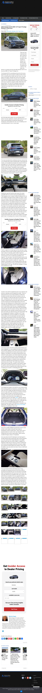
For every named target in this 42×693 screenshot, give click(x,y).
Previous (2, 655)
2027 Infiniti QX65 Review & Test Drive (37, 158)
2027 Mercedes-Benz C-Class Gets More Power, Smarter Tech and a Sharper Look (37, 317)
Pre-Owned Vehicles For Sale (33, 17)
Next (26, 655)
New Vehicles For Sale (23, 17)
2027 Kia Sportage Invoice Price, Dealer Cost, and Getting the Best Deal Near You (37, 211)
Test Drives (20, 31)
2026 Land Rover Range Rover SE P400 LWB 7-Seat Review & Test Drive (37, 167)
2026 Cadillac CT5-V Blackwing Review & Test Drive (37, 104)
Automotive (8, 31)
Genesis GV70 (25, 642)
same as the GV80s (21, 404)
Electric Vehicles (21, 20)
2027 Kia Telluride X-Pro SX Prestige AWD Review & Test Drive (37, 130)
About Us (35, 675)
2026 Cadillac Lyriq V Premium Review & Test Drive (37, 150)
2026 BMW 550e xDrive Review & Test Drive (37, 122)
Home (3, 17)
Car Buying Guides (16, 17)
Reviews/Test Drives (14, 20)
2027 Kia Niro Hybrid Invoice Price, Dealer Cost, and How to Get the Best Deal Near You (37, 199)
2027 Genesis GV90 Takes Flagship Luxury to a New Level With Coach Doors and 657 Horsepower (37, 303)
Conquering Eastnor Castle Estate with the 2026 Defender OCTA (37, 140)
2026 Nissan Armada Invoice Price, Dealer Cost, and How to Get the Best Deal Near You (37, 261)
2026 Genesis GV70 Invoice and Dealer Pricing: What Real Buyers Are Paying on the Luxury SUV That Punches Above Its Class (15, 658)
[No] (40, 690)
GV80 (16, 397)
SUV (17, 31)
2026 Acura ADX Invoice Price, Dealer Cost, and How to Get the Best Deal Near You (37, 249)
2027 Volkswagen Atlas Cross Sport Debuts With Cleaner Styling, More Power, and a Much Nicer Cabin (37, 331)
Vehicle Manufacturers (5, 20)
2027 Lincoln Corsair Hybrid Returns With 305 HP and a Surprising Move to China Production (37, 291)
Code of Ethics (36, 682)
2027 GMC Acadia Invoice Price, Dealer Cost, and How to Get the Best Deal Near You (37, 223)
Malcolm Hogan (6, 29)
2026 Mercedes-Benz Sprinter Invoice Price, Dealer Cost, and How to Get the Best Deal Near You (37, 236)
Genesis (13, 31)
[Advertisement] (28, 9)
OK (21, 691)
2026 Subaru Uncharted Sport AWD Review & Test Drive (37, 113)
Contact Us (35, 680)
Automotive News (8, 17)
